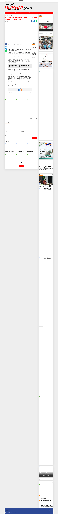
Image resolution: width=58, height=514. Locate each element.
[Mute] (50, 29)
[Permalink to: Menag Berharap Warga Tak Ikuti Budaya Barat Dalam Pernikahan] (46, 180)
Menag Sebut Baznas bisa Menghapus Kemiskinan (48, 258)
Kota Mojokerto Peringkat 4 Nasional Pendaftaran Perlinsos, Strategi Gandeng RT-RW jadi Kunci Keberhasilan (10, 107)
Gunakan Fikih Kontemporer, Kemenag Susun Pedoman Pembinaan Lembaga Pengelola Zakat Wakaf (48, 327)
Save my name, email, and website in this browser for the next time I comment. (17, 135)
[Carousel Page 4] (47, 475)
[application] (46, 27)
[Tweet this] (33, 21)
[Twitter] (20, 90)
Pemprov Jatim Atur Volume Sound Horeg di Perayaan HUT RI (32, 107)
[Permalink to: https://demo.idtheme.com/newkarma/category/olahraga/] (52, 482)
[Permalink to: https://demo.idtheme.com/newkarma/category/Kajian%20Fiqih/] (52, 174)
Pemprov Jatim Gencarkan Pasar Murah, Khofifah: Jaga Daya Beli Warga (32, 118)
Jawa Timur (6, 21)
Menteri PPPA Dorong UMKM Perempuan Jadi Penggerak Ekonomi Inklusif (46, 169)
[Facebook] (18, 90)
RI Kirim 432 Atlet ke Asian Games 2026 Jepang (46, 495)
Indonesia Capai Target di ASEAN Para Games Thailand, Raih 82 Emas (46, 503)
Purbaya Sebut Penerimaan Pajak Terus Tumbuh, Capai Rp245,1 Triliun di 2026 (13, 93)
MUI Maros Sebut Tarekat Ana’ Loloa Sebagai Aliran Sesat (47, 189)
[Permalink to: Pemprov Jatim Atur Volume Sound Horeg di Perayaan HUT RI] (32, 102)
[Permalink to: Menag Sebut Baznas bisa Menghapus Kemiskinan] (41, 291)
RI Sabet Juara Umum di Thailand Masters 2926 (46, 500)
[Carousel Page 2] (44, 475)
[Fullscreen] (51, 29)
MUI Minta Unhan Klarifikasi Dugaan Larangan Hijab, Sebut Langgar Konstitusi (46, 167)
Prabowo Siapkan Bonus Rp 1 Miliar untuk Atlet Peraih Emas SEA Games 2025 (47, 506)
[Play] (40, 29)
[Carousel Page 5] (48, 475)
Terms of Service (18, 512)
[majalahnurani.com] (18, 6)
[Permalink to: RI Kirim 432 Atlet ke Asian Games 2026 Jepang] (46, 489)
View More (21, 166)
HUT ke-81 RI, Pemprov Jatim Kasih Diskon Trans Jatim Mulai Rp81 (20, 118)
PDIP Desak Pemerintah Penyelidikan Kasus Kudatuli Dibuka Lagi (45, 473)
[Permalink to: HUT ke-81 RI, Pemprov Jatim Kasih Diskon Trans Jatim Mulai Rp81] (21, 113)
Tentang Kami (24, 512)
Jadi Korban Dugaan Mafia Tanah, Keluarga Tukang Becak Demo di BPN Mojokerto (20, 107)
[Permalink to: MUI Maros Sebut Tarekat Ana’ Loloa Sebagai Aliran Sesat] (41, 222)
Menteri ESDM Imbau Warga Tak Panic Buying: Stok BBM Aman (27, 93)
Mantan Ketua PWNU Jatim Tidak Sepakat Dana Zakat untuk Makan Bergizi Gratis (48, 396)
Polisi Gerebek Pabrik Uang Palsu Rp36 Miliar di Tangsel (45, 171)
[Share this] (31, 21)
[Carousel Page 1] (43, 475)
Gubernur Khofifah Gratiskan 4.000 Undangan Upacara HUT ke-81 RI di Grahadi (9, 118)
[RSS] (21, 90)
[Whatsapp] (36, 21)
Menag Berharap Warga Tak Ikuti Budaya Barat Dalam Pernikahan (45, 186)
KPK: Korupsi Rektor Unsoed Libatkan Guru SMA (45, 164)
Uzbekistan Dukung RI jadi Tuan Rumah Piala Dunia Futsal (46, 498)
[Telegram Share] (34, 21)
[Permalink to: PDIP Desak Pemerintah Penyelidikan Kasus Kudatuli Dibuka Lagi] (46, 471)
